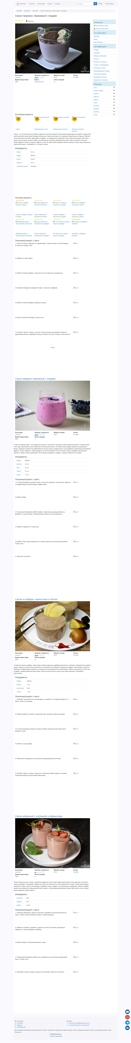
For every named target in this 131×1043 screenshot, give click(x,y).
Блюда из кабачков (100, 56)
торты (96, 103)
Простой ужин (98, 42)
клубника (20, 898)
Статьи (49, 4)
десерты (96, 109)
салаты (96, 94)
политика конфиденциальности (79, 1023)
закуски (96, 97)
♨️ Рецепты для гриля (101, 29)
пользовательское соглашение (79, 1025)
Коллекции (41, 4)
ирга (18, 467)
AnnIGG (75, 77)
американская (39, 82)
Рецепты (32, 4)
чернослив (20, 688)
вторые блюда (98, 90)
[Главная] (22, 3)
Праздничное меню (100, 77)
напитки (17, 77)
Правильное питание (101, 80)
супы (95, 87)
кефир (19, 155)
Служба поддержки (55, 1036)
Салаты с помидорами (101, 65)
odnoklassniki (21, 1027)
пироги (96, 100)
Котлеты (96, 59)
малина (19, 163)
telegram (19, 1025)
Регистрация (109, 4)
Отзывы (57, 4)
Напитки (35, 11)
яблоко (19, 684)
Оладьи (96, 50)
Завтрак (96, 36)
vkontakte (20, 1023)
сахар (18, 475)
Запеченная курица (100, 74)
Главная (19, 11)
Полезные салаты (100, 68)
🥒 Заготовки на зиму (101, 26)
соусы (96, 115)
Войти (100, 4)
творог (19, 152)
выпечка (96, 106)
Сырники (97, 53)
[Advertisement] (52, 98)
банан (19, 159)
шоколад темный (22, 166)
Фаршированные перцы (102, 71)
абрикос (19, 901)
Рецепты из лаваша (100, 62)
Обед (95, 39)
